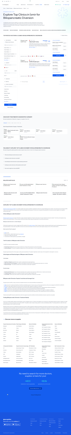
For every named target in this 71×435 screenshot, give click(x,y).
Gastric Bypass (7, 49)
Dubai (4, 338)
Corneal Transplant (58, 340)
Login (31, 423)
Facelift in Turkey (58, 352)
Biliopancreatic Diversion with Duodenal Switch (10, 193)
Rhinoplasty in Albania (32, 362)
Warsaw (4, 336)
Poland (17, 336)
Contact (47, 432)
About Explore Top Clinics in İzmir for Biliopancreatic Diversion (53, 30)
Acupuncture (6, 89)
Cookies (51, 432)
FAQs (31, 425)
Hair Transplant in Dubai (46, 337)
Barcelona (5, 330)
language (8, 78)
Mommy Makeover (45, 363)
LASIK (56, 334)
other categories (9, 84)
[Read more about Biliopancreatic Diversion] (43, 187)
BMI (5, 232)
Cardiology (6, 95)
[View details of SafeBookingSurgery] (24, 62)
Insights (59, 427)
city (11, 70)
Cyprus (17, 340)
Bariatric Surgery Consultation (10, 53)
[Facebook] (2, 1)
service (7, 81)
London (4, 332)
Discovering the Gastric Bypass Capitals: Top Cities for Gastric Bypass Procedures (59, 193)
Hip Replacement (6, 358)
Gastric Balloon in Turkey (59, 362)
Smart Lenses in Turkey (59, 356)
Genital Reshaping (19, 360)
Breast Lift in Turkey (58, 358)
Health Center (46, 4)
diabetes (21, 234)
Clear (15, 40)
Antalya (4, 328)
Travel (59, 423)
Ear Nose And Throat (7, 99)
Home (18, 4)
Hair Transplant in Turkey (59, 350)
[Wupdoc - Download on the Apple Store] (7, 424)
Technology (60, 425)
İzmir (5, 75)
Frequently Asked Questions (25, 30)
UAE (4, 354)
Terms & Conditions (58, 432)
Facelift (43, 355)
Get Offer (39, 4)
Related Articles (35, 30)
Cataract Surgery (58, 338)
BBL (42, 351)
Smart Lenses (57, 336)
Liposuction (44, 357)
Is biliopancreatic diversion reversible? (12, 158)
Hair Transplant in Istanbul (46, 339)
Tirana (4, 334)
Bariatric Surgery (7, 93)
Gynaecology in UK (19, 350)
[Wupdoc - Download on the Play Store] (16, 424)
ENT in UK (30, 358)
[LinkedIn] (8, 1)
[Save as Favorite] (65, 55)
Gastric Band (7, 58)
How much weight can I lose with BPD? (12, 168)
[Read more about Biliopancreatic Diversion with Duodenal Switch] (11, 187)
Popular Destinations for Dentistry (9, 324)
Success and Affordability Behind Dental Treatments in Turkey (27, 193)
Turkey (7, 67)
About (42, 432)
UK (16, 334)
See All (65, 180)
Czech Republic (19, 326)
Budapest (5, 326)
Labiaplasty (18, 354)
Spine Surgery (5, 362)
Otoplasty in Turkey (32, 350)
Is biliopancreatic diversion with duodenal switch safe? (15, 164)
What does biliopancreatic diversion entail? (13, 154)
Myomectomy (18, 362)
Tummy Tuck (44, 353)
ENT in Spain (31, 360)
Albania (17, 330)
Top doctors (6, 30)
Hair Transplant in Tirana (46, 333)
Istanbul (4, 340)
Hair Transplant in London (46, 335)
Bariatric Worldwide (32, 324)
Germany (4, 350)
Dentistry (5, 91)
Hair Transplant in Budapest (46, 341)
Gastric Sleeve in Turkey (59, 354)
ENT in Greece (31, 356)
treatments (11, 40)
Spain (17, 332)
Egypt (30, 340)
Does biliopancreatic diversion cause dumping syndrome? (16, 161)
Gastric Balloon (7, 51)
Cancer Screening (19, 358)
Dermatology (6, 97)
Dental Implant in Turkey (59, 360)
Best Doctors (23, 4)
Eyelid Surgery (44, 361)
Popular (5, 122)
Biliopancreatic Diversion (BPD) (9, 208)
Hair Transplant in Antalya (46, 327)
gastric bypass (32, 225)
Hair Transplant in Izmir (46, 331)
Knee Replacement (6, 360)
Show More (6, 60)
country (7, 62)
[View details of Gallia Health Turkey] (24, 42)
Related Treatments (14, 30)
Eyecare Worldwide (58, 324)
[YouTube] (6, 1)
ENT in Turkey (31, 352)
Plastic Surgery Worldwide (21, 324)
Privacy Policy (65, 432)
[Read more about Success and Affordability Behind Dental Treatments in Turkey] (27, 187)
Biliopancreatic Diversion (9, 42)
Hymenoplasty (18, 352)
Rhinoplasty (44, 349)
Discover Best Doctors (34, 388)
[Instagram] (4, 1)
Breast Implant (44, 359)
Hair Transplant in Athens (46, 329)
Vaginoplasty (18, 356)
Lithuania (30, 338)
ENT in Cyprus (31, 354)
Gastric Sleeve (7, 47)
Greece (17, 338)
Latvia (30, 336)
